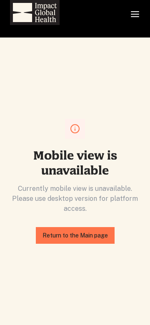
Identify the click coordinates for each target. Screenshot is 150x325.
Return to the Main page (75, 235)
